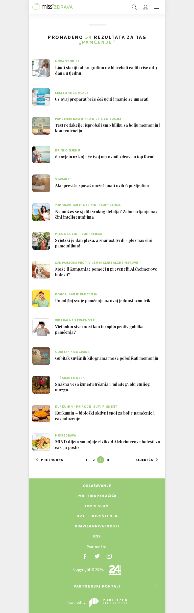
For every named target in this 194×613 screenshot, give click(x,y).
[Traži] (134, 7)
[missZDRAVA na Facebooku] (85, 556)
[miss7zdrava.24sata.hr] (52, 7)
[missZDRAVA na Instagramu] (109, 556)
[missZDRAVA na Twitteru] (97, 556)
